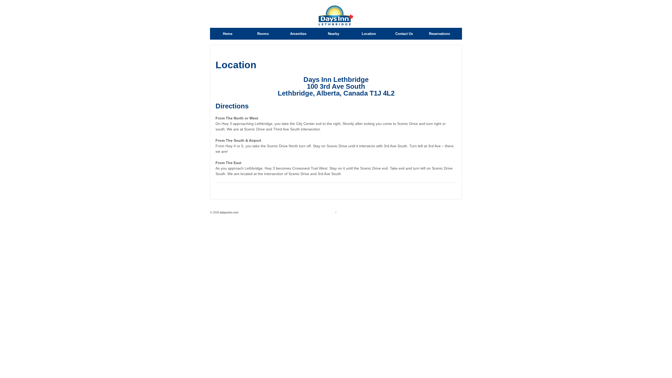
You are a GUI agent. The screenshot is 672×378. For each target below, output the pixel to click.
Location (369, 34)
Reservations (439, 34)
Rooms (263, 34)
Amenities (298, 34)
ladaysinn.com (228, 212)
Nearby (333, 34)
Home (227, 34)
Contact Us (404, 34)
